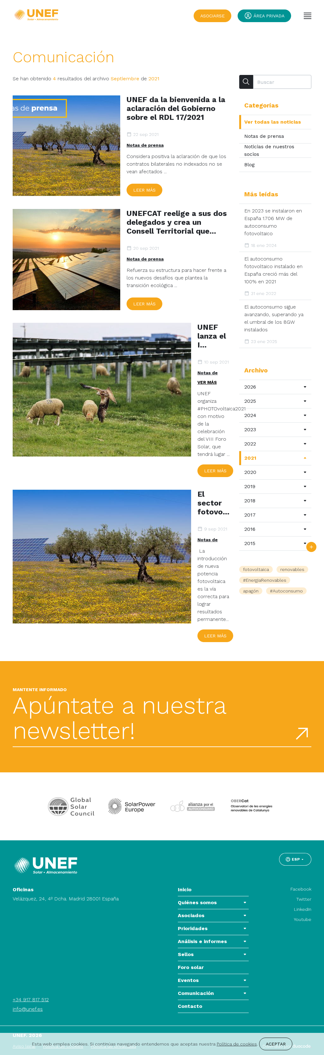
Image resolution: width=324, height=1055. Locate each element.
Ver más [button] (207, 382)
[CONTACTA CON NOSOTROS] (311, 547)
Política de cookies (237, 1043)
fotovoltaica (256, 569)
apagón (251, 590)
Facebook (300, 889)
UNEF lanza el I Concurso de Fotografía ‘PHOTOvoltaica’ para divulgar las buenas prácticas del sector (213, 336)
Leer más (144, 190)
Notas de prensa (145, 145)
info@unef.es (28, 1009)
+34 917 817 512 (31, 1000)
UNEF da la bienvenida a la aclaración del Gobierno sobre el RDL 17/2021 (176, 108)
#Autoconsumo (286, 590)
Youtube (302, 919)
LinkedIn (302, 909)
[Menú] (307, 16)
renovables (292, 569)
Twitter (303, 899)
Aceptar (276, 1043)
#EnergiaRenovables (264, 580)
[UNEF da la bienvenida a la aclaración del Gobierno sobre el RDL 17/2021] (66, 145)
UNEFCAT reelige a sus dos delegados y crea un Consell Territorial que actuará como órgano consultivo (177, 222)
